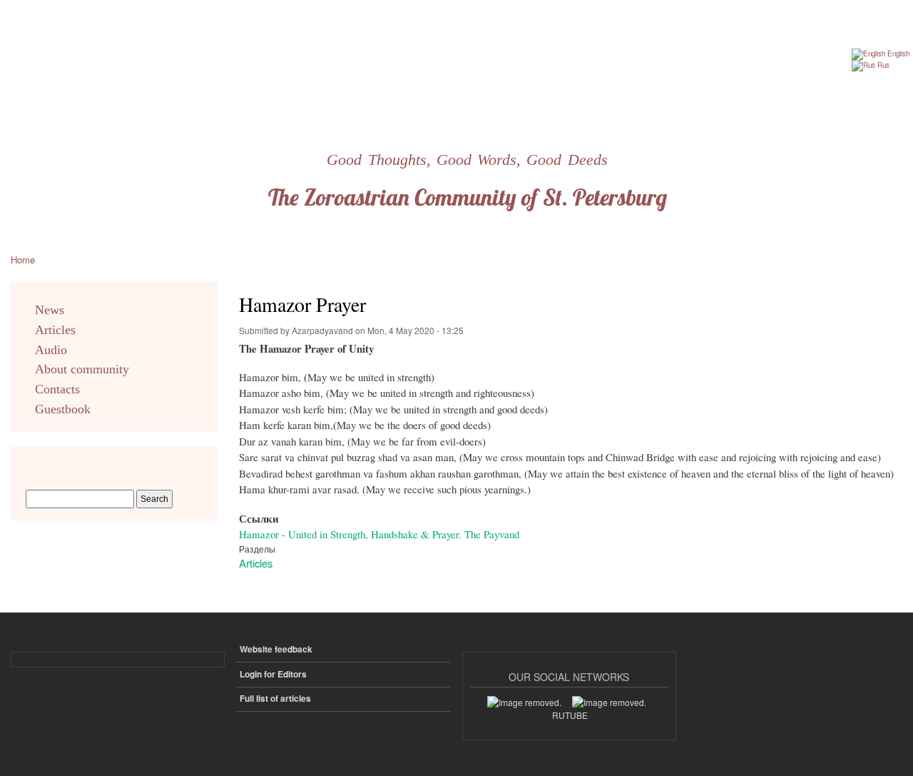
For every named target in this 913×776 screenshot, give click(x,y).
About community (82, 369)
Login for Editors (273, 674)
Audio (51, 350)
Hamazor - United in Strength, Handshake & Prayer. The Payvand (379, 534)
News (49, 310)
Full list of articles (275, 698)
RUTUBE (570, 715)
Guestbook (63, 409)
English (897, 54)
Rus (882, 65)
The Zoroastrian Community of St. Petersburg (467, 197)
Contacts (57, 389)
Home (23, 259)
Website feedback (276, 649)
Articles (255, 562)
